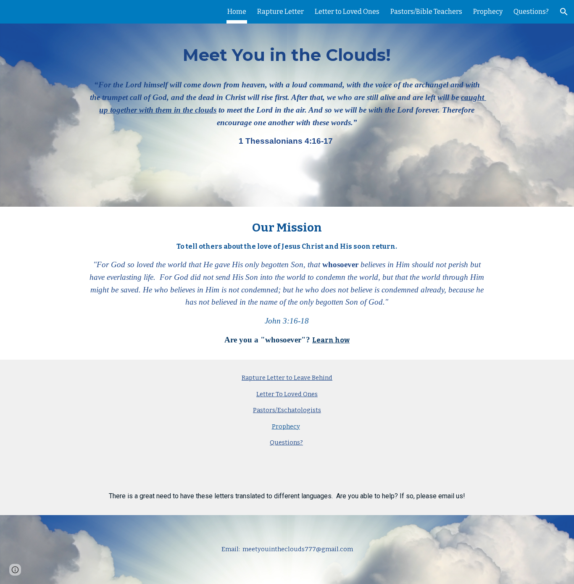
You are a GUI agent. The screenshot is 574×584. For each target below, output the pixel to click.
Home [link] (236, 12)
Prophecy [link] (488, 12)
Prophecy (286, 426)
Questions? (286, 442)
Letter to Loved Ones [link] (347, 12)
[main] (287, 103)
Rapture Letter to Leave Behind (287, 377)
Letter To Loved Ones (287, 394)
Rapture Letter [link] (280, 12)
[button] (564, 12)
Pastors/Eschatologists (287, 410)
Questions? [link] (531, 12)
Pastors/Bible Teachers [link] (426, 12)
